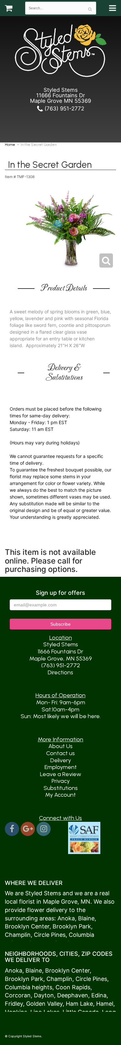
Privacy (61, 780)
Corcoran (18, 995)
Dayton (44, 995)
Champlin (18, 934)
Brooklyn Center (27, 926)
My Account (60, 794)
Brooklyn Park (72, 926)
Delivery (60, 760)
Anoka (66, 918)
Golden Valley (44, 1003)
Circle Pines (50, 934)
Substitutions (61, 788)
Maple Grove (60, 901)
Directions (60, 672)
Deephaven (72, 995)
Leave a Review (60, 774)
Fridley (14, 1003)
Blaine (86, 918)
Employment (61, 767)
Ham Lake (79, 1003)
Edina (98, 995)
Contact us (60, 753)
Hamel (104, 1003)
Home (10, 144)
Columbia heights (28, 987)
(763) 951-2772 (63, 108)
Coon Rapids (72, 987)
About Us (60, 746)
